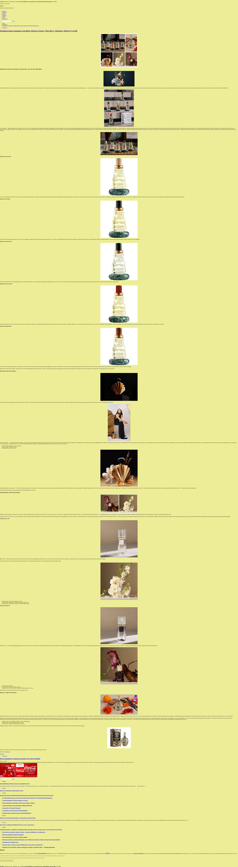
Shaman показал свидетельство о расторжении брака (16, 813)
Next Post (2, 753)
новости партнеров (176, 853)
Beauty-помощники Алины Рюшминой (12, 834)
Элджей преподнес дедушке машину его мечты (15, 800)
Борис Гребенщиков (23, 853)
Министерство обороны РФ (68, 853)
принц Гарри (193, 853)
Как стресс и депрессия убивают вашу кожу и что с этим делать (17, 824)
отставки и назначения (184, 853)
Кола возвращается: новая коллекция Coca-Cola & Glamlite (20, 758)
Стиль (3, 13)
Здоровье (4, 15)
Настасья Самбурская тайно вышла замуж (11, 790)
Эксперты (132, 853)
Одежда (82, 853)
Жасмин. (2, 5)
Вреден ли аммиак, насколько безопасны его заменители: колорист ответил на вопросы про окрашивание (31, 839)
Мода (75, 853)
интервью (153, 853)
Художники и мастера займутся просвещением (15, 810)
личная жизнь (166, 853)
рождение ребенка (202, 853)
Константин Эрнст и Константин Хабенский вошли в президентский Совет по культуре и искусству (27, 795)
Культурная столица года (54, 853)
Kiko (13, 853)
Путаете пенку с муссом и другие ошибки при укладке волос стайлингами (22, 844)
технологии (230, 853)
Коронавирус (42, 853)
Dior (7, 853)
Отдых (3, 16)
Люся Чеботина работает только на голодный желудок (15, 783)
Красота (4, 11)
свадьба (207, 853)
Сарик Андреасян (87, 853)
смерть (210, 853)
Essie (9, 853)
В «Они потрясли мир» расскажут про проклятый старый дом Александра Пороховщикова (27, 798)
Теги (107, 853)
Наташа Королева (78, 853)
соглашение (218, 853)
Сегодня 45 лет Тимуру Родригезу (11, 808)
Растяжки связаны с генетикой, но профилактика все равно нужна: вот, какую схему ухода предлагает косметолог (31, 829)
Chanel (5, 853)
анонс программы (138, 853)
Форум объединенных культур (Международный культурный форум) (120, 853)
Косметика (4, 12)
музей (171, 853)
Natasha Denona (16, 853)
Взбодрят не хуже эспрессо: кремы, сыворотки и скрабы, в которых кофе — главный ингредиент (28, 847)
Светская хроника (93, 853)
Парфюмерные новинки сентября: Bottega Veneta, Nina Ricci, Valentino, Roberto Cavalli (38, 31)
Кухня (3, 17)
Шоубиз (4, 14)
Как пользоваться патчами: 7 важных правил (14, 837)
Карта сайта (4, 19)
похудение (189, 853)
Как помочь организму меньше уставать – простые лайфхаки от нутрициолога (23, 832)
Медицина (60, 853)
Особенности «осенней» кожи (10, 842)
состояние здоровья (224, 853)
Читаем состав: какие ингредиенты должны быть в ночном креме (18, 818)
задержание (149, 853)
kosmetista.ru (7, 751)
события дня (213, 853)
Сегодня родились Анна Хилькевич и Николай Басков (17, 805)
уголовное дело (234, 853)
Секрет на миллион (99, 853)
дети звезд (145, 853)
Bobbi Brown (2, 853)
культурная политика (159, 853)
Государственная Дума (30, 853)
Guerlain (11, 853)
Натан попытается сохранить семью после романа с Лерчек (18, 803)
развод (197, 853)
